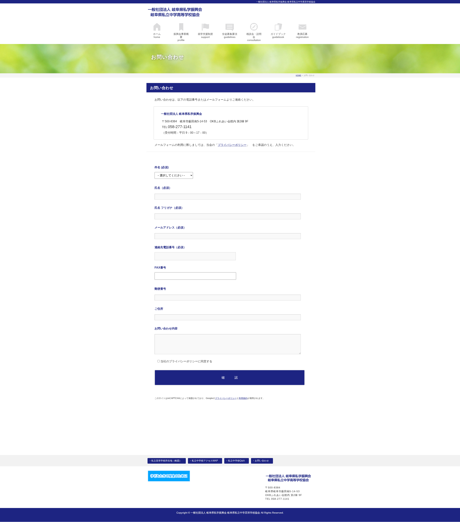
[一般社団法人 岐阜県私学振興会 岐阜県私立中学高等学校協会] (175, 13)
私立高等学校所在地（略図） (166, 460)
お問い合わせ (262, 460)
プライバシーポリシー (232, 144)
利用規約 (243, 398)
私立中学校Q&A (236, 460)
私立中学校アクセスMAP (205, 460)
